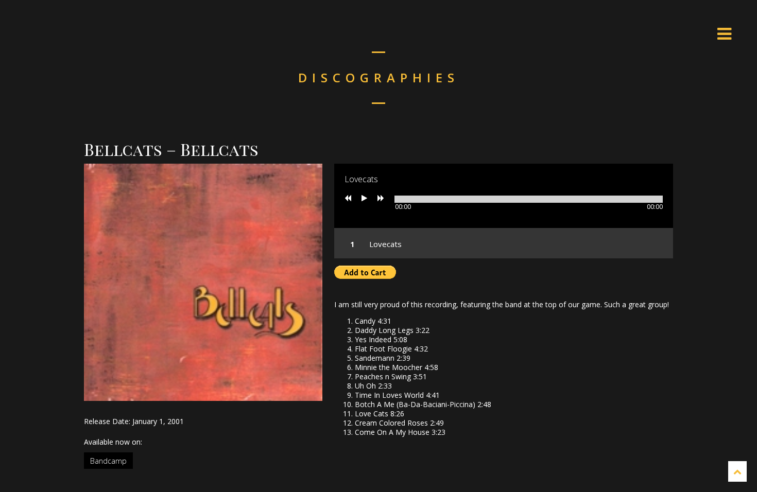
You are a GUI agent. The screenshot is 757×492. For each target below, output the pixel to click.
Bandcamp (108, 461)
